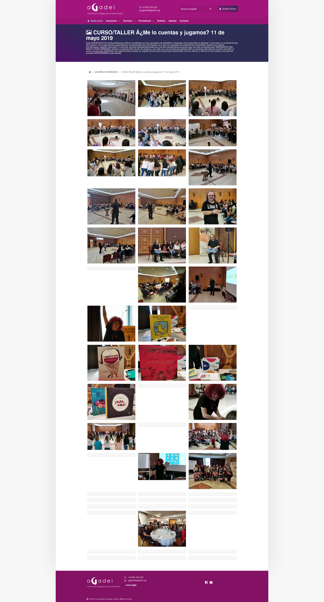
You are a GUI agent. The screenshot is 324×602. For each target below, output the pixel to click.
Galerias (172, 20)
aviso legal (131, 585)
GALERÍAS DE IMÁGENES (106, 72)
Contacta (184, 20)
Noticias (161, 20)
